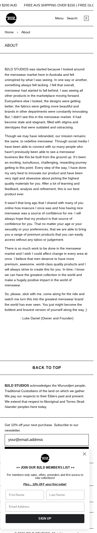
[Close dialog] (84, 454)
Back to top (46, 368)
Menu (59, 18)
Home (9, 32)
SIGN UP (44, 518)
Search (72, 18)
